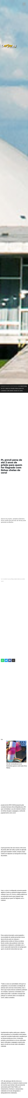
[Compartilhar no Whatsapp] (2, 660)
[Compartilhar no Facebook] (9, 660)
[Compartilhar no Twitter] (6, 660)
